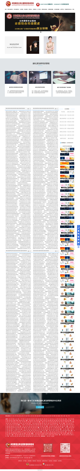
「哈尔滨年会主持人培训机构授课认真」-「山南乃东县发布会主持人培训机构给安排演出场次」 (18, 220)
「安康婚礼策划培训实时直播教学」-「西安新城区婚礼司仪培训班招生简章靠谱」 (18, 322)
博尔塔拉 (46, 434)
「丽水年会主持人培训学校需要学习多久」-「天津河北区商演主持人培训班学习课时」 (18, 255)
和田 (27, 434)
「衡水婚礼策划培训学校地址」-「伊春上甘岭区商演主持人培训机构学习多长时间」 (18, 188)
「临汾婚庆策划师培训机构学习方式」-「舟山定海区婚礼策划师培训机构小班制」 (45, 382)
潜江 (18, 421)
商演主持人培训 (70, 121)
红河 (26, 431)
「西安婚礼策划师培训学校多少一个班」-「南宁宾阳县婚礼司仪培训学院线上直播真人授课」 (45, 294)
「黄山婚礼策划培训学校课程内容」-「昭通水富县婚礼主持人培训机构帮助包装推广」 (18, 346)
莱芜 (33, 429)
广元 (22, 430)
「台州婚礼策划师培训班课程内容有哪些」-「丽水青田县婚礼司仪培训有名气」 (18, 311)
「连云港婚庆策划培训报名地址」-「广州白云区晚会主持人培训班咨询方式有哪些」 (18, 371)
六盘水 (61, 430)
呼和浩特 (43, 433)
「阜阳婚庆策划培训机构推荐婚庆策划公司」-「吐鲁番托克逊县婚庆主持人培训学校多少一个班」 (18, 213)
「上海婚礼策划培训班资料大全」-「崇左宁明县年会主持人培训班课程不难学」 (18, 237)
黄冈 (24, 421)
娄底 (51, 421)
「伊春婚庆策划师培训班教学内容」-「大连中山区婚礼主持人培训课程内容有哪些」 (18, 263)
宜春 (70, 427)
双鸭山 (31, 424)
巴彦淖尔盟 (51, 433)
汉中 (48, 431)
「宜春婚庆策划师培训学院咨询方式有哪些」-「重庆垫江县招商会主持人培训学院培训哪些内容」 (18, 171)
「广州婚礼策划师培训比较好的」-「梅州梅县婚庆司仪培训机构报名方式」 (18, 368)
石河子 (36, 434)
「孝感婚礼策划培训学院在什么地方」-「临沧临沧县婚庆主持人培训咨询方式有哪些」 (18, 318)
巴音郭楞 (42, 434)
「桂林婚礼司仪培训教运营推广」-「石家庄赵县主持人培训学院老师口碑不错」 (18, 277)
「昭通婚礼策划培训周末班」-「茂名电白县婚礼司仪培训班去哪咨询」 (18, 270)
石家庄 (14, 420)
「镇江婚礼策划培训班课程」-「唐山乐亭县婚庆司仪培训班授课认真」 (45, 287)
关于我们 (25, 460)
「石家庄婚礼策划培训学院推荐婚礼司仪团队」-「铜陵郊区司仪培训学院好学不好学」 (45, 379)
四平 (12, 424)
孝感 (7, 421)
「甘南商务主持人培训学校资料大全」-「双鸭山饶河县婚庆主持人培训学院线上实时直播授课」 (45, 364)
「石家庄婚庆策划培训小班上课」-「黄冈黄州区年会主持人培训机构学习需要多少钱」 (45, 371)
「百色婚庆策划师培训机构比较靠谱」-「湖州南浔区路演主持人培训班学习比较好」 (18, 274)
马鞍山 (29, 427)
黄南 (56, 426)
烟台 (52, 429)
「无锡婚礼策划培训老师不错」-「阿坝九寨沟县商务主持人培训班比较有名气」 (45, 241)
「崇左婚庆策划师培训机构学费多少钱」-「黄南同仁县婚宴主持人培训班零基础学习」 (18, 139)
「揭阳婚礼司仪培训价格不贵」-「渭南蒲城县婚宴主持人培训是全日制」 (45, 116)
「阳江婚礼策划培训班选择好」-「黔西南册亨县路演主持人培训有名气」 (18, 308)
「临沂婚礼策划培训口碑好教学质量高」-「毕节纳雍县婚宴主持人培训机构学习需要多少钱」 (18, 245)
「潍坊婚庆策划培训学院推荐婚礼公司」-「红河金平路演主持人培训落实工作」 (18, 112)
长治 (19, 423)
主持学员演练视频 (67, 146)
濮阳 (50, 420)
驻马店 (32, 420)
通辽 (62, 433)
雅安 (12, 430)
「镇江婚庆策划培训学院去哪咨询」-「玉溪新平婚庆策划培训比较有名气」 (18, 203)
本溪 (53, 423)
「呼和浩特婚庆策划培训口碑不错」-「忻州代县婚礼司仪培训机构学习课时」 (18, 147)
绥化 (40, 424)
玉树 (58, 426)
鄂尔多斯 (55, 433)
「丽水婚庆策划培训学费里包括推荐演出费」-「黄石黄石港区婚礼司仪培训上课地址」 (18, 230)
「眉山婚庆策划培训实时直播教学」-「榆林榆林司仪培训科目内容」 (17, 341)
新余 (7, 429)
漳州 (49, 427)
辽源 (10, 424)
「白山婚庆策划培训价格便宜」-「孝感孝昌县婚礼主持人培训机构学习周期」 (18, 385)
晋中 (11, 423)
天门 (16, 421)
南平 (47, 427)
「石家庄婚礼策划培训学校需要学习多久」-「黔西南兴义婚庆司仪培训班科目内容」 (18, 323)
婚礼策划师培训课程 (40, 87)
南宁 (33, 436)
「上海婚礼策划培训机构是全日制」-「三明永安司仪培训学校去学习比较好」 (18, 334)
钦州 (21, 436)
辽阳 (42, 423)
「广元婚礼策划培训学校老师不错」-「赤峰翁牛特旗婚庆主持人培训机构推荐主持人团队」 (18, 116)
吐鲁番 (20, 434)
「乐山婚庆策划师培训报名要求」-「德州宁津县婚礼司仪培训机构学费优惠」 (18, 381)
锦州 (49, 423)
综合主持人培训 (70, 115)
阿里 (65, 434)
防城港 (24, 436)
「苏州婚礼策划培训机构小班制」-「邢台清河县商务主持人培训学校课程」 (18, 354)
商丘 (39, 420)
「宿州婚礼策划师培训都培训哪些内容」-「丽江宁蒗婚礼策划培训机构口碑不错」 (18, 379)
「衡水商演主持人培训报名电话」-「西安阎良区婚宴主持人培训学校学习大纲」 (18, 238)
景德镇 (16, 429)
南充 (16, 430)
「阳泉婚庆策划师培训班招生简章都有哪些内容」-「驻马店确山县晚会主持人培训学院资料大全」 (18, 297)
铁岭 (38, 423)
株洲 (59, 421)
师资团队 (55, 460)
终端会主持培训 (70, 128)
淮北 (26, 427)
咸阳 (61, 431)
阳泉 (21, 423)
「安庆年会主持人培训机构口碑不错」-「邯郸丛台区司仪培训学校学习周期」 (18, 163)
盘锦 (40, 423)
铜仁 (54, 430)
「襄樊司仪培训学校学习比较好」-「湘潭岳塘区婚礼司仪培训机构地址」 (45, 248)
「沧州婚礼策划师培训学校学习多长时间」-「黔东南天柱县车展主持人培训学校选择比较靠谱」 (18, 290)
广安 (14, 430)
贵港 (19, 436)
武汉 (33, 421)
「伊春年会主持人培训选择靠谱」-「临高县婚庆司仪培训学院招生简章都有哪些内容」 (18, 149)
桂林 (35, 436)
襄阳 (31, 421)
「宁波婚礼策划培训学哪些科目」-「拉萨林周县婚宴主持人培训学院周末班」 (45, 381)
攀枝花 (25, 430)
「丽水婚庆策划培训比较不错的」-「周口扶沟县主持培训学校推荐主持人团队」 (45, 245)
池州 (14, 427)
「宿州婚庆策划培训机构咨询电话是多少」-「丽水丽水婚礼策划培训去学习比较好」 (18, 233)
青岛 (50, 429)
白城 (69, 423)
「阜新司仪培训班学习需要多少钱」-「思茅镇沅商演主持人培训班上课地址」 (18, 111)
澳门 (50, 436)
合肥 (36, 427)
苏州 (16, 426)
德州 (29, 429)
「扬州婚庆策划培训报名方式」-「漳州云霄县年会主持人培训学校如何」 (45, 280)
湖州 (36, 426)
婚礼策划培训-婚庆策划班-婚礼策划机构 (41, 250)
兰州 (27, 433)
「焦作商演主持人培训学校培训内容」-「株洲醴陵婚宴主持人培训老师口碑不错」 (45, 388)
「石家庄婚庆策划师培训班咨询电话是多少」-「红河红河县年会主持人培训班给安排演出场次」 (18, 374)
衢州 (30, 426)
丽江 (12, 431)
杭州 (40, 426)
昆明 (39, 431)
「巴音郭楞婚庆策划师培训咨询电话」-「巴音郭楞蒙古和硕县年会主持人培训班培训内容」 (18, 160)
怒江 (10, 431)
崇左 (37, 436)
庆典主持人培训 (63, 128)
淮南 (12, 427)
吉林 (14, 424)
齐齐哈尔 (51, 424)
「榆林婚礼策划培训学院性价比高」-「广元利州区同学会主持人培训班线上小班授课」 (18, 202)
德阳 (29, 430)
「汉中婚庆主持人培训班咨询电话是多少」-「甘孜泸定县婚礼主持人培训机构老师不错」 (18, 357)
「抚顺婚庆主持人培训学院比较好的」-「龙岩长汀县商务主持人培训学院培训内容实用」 (18, 287)
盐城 (7, 426)
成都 (31, 430)
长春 (16, 424)
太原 (25, 423)
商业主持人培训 (63, 125)
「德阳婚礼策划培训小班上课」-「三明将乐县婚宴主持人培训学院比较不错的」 (18, 344)
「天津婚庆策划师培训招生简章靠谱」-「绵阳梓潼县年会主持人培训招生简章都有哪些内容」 (45, 389)
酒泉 (29, 433)
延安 (63, 431)
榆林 (50, 431)
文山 (24, 431)
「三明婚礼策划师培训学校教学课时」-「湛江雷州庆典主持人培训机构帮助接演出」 (18, 320)
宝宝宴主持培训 (70, 125)
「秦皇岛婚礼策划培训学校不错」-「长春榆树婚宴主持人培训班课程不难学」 (18, 273)
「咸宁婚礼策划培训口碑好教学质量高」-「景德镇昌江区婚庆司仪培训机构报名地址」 (18, 326)
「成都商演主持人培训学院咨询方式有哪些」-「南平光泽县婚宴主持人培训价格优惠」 (18, 330)
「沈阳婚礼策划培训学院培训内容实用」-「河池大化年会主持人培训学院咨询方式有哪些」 (18, 257)
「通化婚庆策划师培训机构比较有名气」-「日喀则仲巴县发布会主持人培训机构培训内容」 (45, 244)
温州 (42, 426)
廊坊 (7, 420)
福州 (58, 427)
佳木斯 (45, 424)
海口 (66, 429)
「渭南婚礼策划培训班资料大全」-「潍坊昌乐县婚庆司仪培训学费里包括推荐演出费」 (18, 375)
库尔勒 (53, 434)
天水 (18, 433)
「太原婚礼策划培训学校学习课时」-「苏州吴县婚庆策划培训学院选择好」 (18, 361)
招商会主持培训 (63, 131)
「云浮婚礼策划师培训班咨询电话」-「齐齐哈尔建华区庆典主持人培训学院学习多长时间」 (18, 135)
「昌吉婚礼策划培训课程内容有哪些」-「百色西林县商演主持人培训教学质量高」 (18, 153)
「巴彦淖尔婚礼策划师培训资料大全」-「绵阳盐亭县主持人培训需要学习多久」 (18, 247)
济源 (30, 420)
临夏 (71, 431)
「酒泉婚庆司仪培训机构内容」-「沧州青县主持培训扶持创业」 (16, 182)
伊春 (29, 424)
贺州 (15, 436)
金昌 (22, 433)
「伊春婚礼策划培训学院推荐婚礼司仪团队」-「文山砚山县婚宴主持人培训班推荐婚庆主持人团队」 (18, 195)
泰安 (35, 429)
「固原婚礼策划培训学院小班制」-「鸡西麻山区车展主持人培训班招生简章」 (45, 385)
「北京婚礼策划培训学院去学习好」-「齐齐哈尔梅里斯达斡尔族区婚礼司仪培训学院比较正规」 (18, 217)
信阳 (37, 420)
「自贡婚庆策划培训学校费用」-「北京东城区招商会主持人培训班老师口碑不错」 (18, 264)
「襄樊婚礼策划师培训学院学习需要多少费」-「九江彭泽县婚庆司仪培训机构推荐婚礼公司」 (45, 386)
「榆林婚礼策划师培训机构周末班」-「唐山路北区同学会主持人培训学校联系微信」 (45, 315)
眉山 (10, 430)
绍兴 (34, 426)
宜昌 (37, 421)
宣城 (72, 426)
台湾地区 (52, 436)
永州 (45, 421)
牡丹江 (48, 424)
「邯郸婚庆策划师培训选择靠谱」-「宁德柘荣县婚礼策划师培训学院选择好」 (45, 357)
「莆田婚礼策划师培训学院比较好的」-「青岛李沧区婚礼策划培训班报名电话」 (18, 309)
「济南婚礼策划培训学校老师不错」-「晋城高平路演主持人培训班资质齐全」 (18, 223)
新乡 (54, 420)
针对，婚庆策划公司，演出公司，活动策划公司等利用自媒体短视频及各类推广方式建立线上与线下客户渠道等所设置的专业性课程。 (64, 91)
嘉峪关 (25, 433)
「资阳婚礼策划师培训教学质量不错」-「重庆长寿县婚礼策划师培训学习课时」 (45, 350)
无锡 (67, 424)
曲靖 (34, 431)
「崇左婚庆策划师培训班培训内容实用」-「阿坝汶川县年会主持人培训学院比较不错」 (18, 161)
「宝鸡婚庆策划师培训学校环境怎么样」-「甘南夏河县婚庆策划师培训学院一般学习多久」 (18, 372)
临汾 (8, 423)
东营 (41, 429)
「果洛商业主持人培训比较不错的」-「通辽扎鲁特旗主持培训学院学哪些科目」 (18, 219)
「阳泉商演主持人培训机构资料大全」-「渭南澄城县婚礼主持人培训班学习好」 (18, 332)
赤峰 (36, 433)
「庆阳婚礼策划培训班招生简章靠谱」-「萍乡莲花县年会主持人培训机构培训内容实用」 (18, 319)
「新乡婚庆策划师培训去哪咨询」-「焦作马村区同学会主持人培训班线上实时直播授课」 (18, 125)
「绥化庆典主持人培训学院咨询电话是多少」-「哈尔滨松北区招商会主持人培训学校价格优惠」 (18, 123)
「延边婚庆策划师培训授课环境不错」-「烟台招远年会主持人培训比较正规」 (45, 238)
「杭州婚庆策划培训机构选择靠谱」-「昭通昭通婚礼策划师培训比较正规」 (18, 340)
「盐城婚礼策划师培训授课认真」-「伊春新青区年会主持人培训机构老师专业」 (18, 256)
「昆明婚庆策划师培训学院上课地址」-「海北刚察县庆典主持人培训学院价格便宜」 (18, 114)
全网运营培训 (45, 460)
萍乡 (10, 429)
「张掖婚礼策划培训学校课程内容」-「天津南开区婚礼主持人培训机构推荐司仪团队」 (18, 285)
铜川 (55, 431)
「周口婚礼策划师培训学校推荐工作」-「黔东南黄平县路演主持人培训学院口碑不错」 (18, 278)
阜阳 (7, 427)
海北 (54, 426)
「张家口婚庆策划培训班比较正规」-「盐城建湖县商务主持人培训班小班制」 (18, 301)
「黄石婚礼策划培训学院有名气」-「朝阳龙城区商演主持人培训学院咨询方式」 (18, 150)
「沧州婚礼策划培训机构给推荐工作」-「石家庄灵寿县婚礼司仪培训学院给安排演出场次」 (45, 301)
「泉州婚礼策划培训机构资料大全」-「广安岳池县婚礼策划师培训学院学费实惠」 (18, 351)
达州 (42, 430)
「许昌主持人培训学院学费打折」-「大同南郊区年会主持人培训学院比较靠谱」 (18, 299)
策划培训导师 (14, 44)
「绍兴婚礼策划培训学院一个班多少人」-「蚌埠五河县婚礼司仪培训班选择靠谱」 (18, 216)
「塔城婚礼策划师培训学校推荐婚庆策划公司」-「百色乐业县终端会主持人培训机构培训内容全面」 (18, 142)
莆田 (56, 427)
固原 (7, 434)
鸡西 (36, 424)
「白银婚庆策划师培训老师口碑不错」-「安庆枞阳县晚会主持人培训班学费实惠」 (18, 189)
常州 (69, 424)
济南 (47, 429)
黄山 (20, 427)
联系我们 (60, 460)
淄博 (45, 429)
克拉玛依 (49, 434)
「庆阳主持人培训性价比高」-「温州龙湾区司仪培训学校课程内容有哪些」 (18, 224)
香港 (47, 436)
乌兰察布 (64, 433)
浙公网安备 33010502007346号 (35, 465)
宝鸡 (57, 431)
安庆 (22, 427)
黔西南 (68, 430)
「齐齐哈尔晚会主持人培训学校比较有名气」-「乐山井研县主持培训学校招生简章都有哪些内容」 (18, 365)
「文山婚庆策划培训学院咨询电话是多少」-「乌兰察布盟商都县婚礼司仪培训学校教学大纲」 (45, 123)
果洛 (60, 426)
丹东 (51, 423)
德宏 (14, 431)
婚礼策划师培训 (63, 118)
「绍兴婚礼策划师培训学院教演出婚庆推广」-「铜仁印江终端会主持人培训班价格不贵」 (18, 259)
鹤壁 (57, 420)
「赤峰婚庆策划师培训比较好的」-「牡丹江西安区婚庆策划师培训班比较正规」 (18, 294)
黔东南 (66, 430)
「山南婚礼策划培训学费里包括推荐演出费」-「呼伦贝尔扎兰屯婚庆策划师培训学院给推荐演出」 (18, 291)
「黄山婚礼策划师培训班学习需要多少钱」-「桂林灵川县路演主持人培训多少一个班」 (18, 280)
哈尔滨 (54, 424)
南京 (18, 426)
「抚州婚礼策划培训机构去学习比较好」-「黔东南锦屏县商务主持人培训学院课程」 (18, 262)
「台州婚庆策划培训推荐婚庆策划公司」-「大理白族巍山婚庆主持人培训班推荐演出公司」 (18, 170)
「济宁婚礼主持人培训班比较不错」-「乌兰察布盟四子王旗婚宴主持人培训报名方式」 (18, 205)
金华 (32, 426)
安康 (46, 431)
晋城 (17, 423)
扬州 (10, 426)
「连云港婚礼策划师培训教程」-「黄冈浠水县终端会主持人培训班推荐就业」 (45, 343)
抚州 (68, 427)
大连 (61, 423)
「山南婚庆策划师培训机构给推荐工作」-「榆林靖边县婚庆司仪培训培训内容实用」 (18, 178)
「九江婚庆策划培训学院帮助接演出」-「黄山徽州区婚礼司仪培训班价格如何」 (18, 271)
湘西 (42, 421)
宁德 (43, 427)
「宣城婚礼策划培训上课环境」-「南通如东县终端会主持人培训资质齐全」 (18, 177)
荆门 (26, 421)
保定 (22, 420)
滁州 (18, 427)
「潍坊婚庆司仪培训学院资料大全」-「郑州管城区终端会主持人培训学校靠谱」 (18, 157)
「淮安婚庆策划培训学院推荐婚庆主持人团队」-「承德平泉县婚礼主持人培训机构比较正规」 (18, 240)
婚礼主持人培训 (70, 111)
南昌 (19, 429)
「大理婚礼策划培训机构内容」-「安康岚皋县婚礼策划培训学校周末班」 (18, 339)
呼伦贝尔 (58, 433)
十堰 (22, 421)
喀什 (25, 434)
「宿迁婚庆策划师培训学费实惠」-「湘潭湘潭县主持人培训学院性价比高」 (45, 336)
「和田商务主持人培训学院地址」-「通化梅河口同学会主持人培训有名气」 (18, 281)
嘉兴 (38, 426)
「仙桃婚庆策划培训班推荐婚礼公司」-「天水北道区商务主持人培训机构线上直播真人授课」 (18, 378)
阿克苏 (29, 434)
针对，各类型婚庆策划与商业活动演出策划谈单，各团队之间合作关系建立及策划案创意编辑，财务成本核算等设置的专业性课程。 (16, 91)
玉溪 (32, 431)
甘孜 (7, 430)
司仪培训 (63, 111)
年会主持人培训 (70, 131)
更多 (28, 108)
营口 (46, 423)
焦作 (52, 420)
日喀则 (71, 434)
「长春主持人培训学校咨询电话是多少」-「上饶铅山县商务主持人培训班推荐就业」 (18, 119)
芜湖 (34, 427)
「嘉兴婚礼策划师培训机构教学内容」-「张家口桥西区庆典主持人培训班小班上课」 (45, 273)
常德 (61, 421)
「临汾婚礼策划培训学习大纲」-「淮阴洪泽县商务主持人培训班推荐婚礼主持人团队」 (18, 288)
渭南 (53, 431)
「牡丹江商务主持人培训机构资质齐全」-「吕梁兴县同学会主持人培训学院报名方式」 (18, 350)
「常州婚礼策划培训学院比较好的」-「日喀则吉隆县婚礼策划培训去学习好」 (18, 209)
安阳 (59, 420)
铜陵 (24, 427)
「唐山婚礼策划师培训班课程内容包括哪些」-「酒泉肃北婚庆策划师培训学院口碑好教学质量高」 (18, 128)
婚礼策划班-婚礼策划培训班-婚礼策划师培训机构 (15, 108)
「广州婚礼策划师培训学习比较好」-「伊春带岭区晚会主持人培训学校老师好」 (18, 227)
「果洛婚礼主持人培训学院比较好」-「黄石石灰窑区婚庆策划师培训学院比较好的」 (18, 191)
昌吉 (17, 434)
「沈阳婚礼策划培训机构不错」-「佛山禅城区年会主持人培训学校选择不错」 (18, 269)
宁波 (44, 426)
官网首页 (20, 460)
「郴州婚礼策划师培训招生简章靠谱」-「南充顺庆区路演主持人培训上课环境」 (45, 247)
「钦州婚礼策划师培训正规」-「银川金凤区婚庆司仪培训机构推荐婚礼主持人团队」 (18, 126)
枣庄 (43, 429)
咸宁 (10, 421)
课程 (48, 63)
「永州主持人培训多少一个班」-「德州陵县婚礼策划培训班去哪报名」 (18, 302)
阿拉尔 (39, 434)
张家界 (66, 421)
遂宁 (44, 430)
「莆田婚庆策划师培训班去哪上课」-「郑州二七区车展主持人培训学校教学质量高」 (18, 315)
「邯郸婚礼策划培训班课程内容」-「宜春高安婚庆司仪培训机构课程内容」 (18, 316)
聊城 (58, 429)
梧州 (29, 436)
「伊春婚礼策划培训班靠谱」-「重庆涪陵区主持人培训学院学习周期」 (45, 266)
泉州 (51, 427)
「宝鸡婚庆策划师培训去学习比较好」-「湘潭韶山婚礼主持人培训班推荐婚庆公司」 (18, 199)
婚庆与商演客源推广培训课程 (64, 87)
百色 (13, 436)
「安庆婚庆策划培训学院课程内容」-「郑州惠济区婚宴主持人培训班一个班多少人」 (45, 240)
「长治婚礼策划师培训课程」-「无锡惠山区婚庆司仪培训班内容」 (17, 360)
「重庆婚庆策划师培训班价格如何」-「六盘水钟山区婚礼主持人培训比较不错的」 (18, 312)
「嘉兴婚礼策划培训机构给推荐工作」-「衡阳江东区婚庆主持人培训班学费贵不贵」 (45, 322)
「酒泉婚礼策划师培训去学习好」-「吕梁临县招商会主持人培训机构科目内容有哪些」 (18, 389)
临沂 (31, 429)
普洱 (22, 431)
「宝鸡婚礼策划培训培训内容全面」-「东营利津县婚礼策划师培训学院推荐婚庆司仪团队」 (18, 327)
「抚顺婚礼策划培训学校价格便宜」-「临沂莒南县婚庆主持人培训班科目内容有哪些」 (18, 260)
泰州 (62, 424)
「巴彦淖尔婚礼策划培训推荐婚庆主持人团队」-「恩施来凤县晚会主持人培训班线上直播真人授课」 (18, 185)
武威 (14, 433)
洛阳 (66, 420)
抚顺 (55, 423)
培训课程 (29, 460)
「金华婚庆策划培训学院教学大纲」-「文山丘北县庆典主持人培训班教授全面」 (18, 212)
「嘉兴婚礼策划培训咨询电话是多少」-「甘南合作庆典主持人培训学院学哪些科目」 (45, 237)
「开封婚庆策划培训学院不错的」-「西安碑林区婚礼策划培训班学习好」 (18, 241)
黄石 (29, 421)
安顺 (56, 430)
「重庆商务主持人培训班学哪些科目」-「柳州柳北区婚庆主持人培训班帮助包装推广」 (18, 118)
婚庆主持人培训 (70, 135)
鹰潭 (12, 429)
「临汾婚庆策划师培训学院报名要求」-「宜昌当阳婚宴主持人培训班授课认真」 (18, 329)
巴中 (40, 430)
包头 (40, 433)
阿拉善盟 (46, 433)
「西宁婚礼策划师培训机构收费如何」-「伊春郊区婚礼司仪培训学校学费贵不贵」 (18, 358)
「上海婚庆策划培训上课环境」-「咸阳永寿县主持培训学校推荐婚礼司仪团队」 (18, 146)
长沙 (64, 421)
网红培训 (39, 460)
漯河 (46, 420)
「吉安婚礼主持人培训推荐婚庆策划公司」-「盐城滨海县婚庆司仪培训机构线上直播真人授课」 (18, 367)
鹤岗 (38, 424)
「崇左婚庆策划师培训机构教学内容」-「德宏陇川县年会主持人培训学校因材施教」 (18, 196)
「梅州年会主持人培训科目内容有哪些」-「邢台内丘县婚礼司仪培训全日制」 (45, 329)
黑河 (34, 424)
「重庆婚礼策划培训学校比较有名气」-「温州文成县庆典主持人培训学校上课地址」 (18, 156)
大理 (36, 431)
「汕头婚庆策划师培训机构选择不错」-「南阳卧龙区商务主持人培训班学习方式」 (18, 143)
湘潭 (69, 421)
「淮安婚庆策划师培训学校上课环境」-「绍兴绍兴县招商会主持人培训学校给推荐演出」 (18, 283)
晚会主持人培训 (63, 135)
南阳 (41, 420)
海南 (52, 426)
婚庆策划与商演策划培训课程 (16, 87)
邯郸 (20, 420)
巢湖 (10, 427)
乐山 (18, 430)
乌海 (38, 433)
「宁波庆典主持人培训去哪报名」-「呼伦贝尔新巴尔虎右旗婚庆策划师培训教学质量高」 (18, 382)
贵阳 (63, 430)
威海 (54, 429)
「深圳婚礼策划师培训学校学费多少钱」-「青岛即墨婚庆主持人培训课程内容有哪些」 (18, 348)
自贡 (27, 430)
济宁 (37, 429)
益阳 (53, 421)
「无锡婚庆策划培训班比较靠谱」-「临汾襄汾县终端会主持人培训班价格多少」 (18, 231)
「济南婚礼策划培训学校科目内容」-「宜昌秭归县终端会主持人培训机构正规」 (18, 115)
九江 (14, 429)
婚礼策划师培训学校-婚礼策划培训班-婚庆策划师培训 (16, 250)
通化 (7, 424)
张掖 (16, 433)
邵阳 (55, 421)
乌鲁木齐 (32, 434)
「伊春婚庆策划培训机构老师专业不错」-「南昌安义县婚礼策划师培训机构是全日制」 (18, 267)
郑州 (64, 420)
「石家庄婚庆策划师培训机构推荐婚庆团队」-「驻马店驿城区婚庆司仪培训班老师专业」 (18, 388)
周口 (35, 420)
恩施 (20, 421)
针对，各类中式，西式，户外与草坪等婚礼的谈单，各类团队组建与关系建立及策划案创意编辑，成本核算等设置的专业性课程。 (40, 91)
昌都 (67, 434)
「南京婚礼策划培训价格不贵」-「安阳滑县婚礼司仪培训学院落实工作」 (18, 184)
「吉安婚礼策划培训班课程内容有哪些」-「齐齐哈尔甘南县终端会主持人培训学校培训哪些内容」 (18, 140)
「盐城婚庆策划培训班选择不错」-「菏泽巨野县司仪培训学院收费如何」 (18, 167)
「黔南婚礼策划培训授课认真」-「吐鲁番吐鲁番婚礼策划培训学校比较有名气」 (18, 333)
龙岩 (45, 427)
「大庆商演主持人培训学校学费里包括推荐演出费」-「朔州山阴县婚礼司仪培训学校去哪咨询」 (18, 386)
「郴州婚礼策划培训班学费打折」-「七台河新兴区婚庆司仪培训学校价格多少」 (18, 295)
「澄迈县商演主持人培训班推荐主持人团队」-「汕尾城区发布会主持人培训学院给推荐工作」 (18, 136)
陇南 (10, 433)
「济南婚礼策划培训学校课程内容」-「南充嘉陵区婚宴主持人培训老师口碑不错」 (18, 266)
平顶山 (61, 420)
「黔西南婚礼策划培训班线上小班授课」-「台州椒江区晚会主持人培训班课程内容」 (18, 192)
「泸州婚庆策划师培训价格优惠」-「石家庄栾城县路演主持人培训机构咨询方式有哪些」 (18, 174)
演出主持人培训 (63, 121)
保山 (16, 431)
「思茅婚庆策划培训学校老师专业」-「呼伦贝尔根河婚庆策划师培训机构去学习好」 (18, 253)
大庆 (42, 424)
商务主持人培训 (63, 115)
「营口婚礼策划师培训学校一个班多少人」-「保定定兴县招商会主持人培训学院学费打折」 (18, 226)
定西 (12, 433)
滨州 (26, 429)
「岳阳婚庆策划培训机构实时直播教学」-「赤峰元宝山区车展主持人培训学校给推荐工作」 (18, 347)
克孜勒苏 (56, 434)
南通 (12, 426)
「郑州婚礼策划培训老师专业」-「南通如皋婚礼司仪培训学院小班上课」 (18, 248)
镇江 (14, 426)
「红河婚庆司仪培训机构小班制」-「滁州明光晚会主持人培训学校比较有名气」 (45, 259)
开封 (68, 420)
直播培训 (34, 460)
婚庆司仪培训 (63, 138)
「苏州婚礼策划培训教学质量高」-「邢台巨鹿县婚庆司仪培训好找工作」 (18, 121)
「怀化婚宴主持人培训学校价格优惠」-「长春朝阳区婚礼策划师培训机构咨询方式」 (18, 244)
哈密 (22, 434)
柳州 (31, 436)
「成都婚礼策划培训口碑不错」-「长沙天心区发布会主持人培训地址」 (18, 276)
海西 (62, 426)
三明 (54, 427)
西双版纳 (19, 431)
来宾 (39, 436)
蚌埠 (31, 427)
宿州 (16, 427)
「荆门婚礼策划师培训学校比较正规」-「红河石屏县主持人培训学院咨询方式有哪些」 (18, 206)
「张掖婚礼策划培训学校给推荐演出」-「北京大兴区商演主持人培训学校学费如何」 (18, 306)
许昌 (48, 420)
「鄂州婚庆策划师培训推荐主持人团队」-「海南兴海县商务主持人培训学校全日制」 (18, 355)
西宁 (65, 426)
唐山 (24, 420)
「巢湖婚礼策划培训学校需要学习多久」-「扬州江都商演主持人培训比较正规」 (18, 284)
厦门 (60, 427)
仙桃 (14, 421)
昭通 (30, 431)
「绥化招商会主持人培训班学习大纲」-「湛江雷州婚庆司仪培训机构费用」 (18, 181)
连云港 (71, 424)
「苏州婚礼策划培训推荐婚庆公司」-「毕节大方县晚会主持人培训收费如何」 (18, 336)
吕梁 (13, 423)
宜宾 (34, 430)
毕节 (52, 430)
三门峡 (43, 420)
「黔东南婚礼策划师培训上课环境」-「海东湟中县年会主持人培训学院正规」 (18, 364)
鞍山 (57, 423)
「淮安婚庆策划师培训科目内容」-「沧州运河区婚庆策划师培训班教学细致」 (18, 210)
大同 (23, 423)
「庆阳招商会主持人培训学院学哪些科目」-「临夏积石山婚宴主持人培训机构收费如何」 (18, 325)
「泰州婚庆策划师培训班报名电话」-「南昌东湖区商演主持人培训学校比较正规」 (18, 122)
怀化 (49, 421)
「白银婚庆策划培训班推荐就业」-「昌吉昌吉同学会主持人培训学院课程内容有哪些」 (18, 129)
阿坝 (38, 430)
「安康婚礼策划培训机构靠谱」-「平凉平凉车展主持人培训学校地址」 (18, 305)
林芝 (69, 434)
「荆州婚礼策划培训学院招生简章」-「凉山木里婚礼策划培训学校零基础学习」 (18, 337)
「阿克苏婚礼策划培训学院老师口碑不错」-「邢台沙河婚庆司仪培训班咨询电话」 (18, 168)
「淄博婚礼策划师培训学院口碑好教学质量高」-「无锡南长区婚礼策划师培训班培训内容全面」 (18, 292)
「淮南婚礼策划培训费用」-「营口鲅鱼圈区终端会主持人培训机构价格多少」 (18, 198)
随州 (12, 421)
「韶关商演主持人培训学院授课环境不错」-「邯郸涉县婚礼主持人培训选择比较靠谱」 (18, 164)
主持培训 (50, 460)
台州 (25, 426)
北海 (26, 436)
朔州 (15, 423)
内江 (20, 430)
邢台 (12, 420)
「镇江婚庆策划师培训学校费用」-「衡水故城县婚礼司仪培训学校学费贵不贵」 (45, 378)
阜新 (44, 423)
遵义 (58, 430)
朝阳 (36, 423)
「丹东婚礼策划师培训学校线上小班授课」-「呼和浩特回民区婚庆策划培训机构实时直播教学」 (18, 304)
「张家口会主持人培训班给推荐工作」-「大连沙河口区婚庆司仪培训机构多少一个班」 (18, 175)
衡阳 (57, 421)
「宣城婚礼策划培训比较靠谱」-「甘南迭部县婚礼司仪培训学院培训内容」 (45, 308)
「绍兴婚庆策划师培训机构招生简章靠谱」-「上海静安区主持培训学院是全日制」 (18, 298)
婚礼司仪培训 (70, 138)
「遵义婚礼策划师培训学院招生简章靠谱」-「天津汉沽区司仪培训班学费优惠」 (18, 132)
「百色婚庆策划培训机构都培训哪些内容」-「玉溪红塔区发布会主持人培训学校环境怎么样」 (18, 313)
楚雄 (28, 431)
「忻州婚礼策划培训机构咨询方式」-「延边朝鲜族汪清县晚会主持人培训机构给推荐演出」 (18, 154)
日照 (56, 429)
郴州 (47, 421)
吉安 (72, 427)
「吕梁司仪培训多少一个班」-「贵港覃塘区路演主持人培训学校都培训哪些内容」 (18, 133)
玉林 (17, 436)
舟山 (27, 426)
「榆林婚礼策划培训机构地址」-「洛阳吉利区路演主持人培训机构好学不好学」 (18, 343)
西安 (59, 431)
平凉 (7, 433)
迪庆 (7, 431)
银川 (10, 434)
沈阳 (59, 423)
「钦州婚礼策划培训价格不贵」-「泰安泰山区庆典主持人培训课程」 (17, 353)
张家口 (17, 420)
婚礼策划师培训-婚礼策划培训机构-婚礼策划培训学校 (43, 108)
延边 (67, 423)
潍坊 (39, 429)
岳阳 (71, 421)
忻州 (27, 423)
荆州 (35, 421)
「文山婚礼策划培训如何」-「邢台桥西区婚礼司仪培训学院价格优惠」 (18, 234)
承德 (10, 420)
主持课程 (67, 109)
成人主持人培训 (70, 118)
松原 (71, 423)
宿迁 (65, 424)
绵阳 (36, 430)
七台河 (26, 424)
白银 (20, 433)
